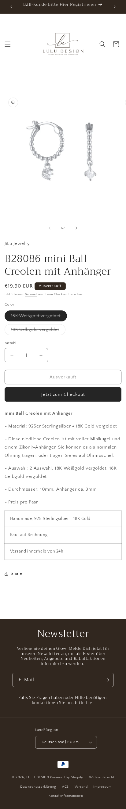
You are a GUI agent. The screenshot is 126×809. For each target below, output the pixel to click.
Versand (31, 294)
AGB (65, 787)
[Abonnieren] (106, 680)
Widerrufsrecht (101, 777)
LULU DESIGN (37, 777)
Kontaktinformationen (66, 796)
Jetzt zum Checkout (63, 394)
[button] (7, 44)
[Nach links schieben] (49, 228)
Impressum (102, 787)
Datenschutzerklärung (38, 787)
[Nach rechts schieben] (76, 228)
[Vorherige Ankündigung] (11, 6)
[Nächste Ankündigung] (114, 6)
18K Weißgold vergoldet (39, 317)
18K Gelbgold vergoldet (38, 331)
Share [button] (16, 573)
